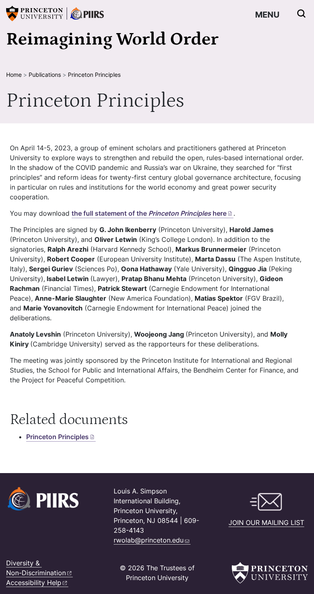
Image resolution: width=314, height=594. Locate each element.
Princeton (57, 437)
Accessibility (33, 582)
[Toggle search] (301, 13)
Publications (45, 74)
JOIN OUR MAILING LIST (266, 522)
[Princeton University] (34, 13)
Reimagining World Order (112, 39)
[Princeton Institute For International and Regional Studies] (85, 13)
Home (14, 74)
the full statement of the (149, 213)
